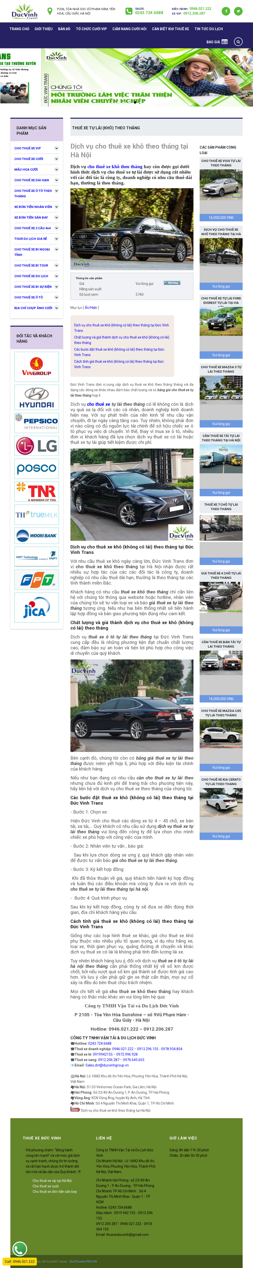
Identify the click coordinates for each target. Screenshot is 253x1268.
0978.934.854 (171, 1049)
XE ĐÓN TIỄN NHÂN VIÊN (33, 207)
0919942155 (103, 1054)
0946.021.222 (200, 9)
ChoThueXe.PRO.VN (83, 1261)
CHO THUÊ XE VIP (27, 148)
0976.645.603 (133, 1060)
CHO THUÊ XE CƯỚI (28, 159)
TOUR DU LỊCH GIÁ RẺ (30, 239)
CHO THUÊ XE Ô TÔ (28, 297)
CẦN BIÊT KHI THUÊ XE (170, 29)
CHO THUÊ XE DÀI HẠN (31, 180)
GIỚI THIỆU (44, 29)
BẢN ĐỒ (64, 29)
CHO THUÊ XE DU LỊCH (31, 276)
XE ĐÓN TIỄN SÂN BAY (31, 217)
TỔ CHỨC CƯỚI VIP (91, 29)
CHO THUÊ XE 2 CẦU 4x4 (32, 228)
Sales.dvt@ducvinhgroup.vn (107, 1065)
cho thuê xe (98, 404)
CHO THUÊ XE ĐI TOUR (31, 265)
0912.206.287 (194, 13)
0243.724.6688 (149, 12)
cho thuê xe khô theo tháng (115, 166)
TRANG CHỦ (19, 29)
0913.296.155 (147, 1049)
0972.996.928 (127, 1054)
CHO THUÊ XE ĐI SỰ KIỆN (33, 287)
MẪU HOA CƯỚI (26, 169)
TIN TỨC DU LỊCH (208, 29)
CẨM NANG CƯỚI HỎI (129, 29)
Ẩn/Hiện (91, 308)
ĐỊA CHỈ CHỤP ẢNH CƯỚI (33, 308)
